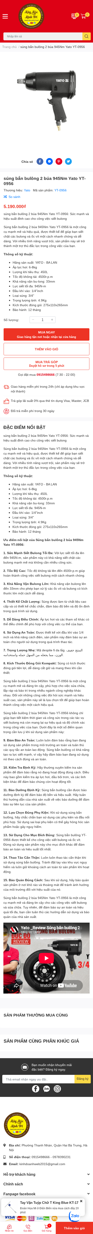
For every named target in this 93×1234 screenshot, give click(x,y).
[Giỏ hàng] (83, 16)
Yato (27, 190)
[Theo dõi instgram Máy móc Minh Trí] (57, 1088)
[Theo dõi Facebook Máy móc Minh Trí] (35, 1088)
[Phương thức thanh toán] (31, 1218)
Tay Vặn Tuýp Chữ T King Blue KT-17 (49, 1202)
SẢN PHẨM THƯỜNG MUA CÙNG (36, 1014)
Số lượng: (11, 320)
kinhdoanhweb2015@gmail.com (42, 1164)
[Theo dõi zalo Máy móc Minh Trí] (46, 1088)
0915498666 (46, 374)
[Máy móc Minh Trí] (39, 16)
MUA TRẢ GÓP (46, 363)
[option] (46, 99)
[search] (86, 36)
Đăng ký (82, 1078)
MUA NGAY (46, 334)
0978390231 (62, 1157)
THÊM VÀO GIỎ (46, 349)
